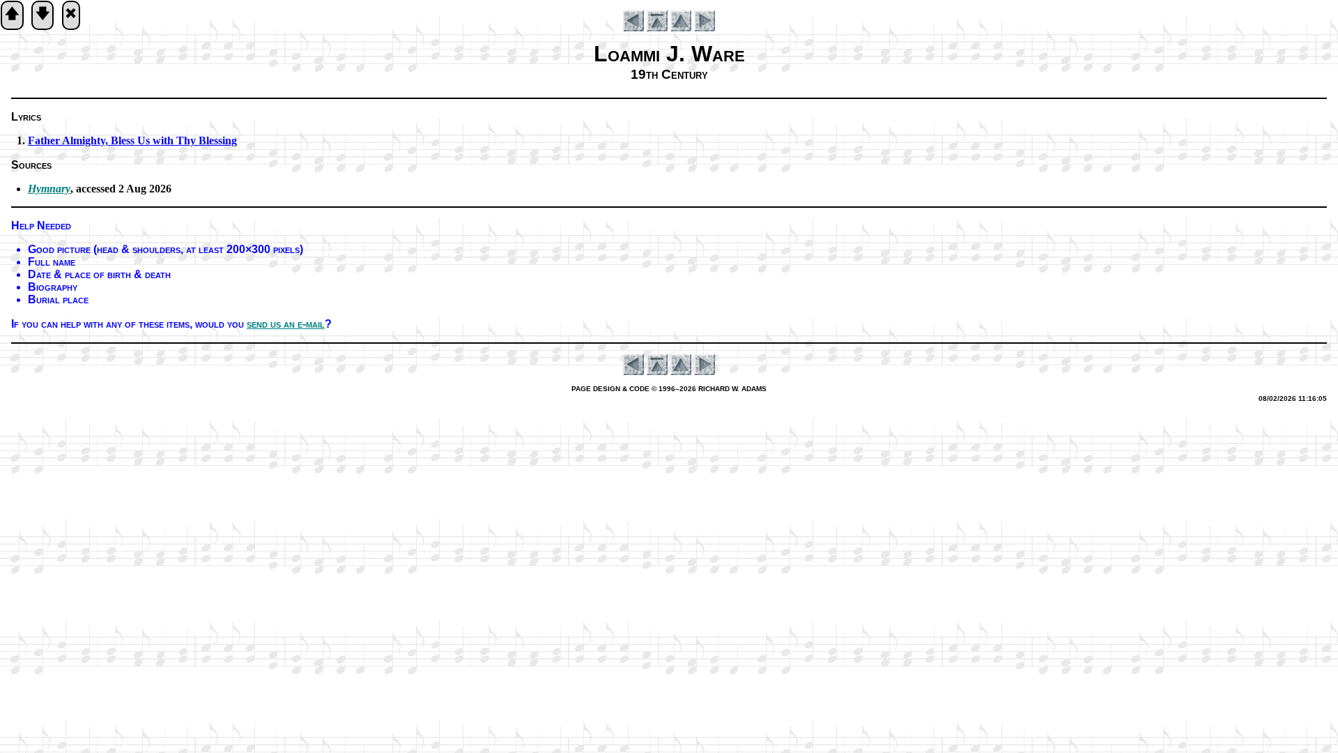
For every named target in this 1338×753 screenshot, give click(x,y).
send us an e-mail (286, 324)
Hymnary (49, 189)
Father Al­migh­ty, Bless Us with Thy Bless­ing (132, 140)
